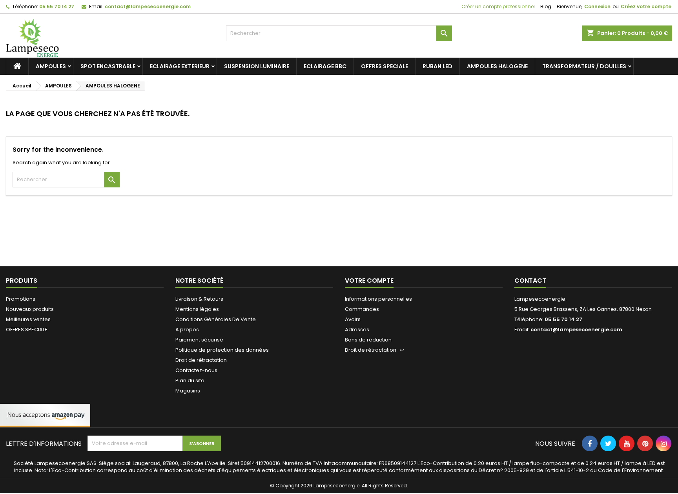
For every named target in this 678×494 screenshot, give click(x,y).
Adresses (357, 329)
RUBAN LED (437, 66)
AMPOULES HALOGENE (497, 66)
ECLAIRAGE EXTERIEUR (180, 66)
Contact (530, 280)
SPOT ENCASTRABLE (107, 66)
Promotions (20, 299)
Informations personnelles (378, 299)
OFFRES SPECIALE (384, 66)
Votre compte (369, 280)
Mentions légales (197, 309)
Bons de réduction (368, 339)
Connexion (597, 6)
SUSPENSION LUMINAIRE (256, 66)
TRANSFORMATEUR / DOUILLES (584, 66)
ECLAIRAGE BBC (325, 66)
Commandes (362, 309)
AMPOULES (51, 66)
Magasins (187, 390)
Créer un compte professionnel (497, 6)
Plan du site (189, 380)
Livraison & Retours (199, 299)
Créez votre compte (646, 6)
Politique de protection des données (222, 350)
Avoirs (353, 319)
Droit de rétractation (201, 360)
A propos (187, 329)
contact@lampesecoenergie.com (148, 6)
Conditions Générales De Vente (215, 319)
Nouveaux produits (30, 309)
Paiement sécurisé (199, 339)
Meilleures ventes (28, 319)
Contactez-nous (196, 370)
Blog (545, 6)
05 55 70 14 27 (56, 6)
